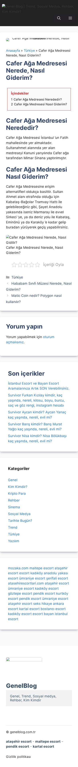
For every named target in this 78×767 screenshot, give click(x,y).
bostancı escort (53, 609)
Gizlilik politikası (18, 757)
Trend (12, 527)
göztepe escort (20, 593)
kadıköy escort (47, 588)
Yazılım (13, 541)
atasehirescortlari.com (26, 583)
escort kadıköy (31, 573)
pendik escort (44, 593)
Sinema (14, 507)
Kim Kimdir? (17, 487)
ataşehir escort (57, 583)
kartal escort (29, 609)
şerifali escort (57, 578)
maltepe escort (41, 568)
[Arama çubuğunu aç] (59, 18)
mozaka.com (18, 568)
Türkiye (17, 277)
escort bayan (43, 614)
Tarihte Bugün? (20, 521)
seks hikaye (42, 604)
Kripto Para (17, 494)
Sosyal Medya (19, 514)
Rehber (14, 500)
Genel (12, 480)
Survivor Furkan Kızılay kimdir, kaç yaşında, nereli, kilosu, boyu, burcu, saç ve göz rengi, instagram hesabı (36, 400)
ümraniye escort (32, 578)
